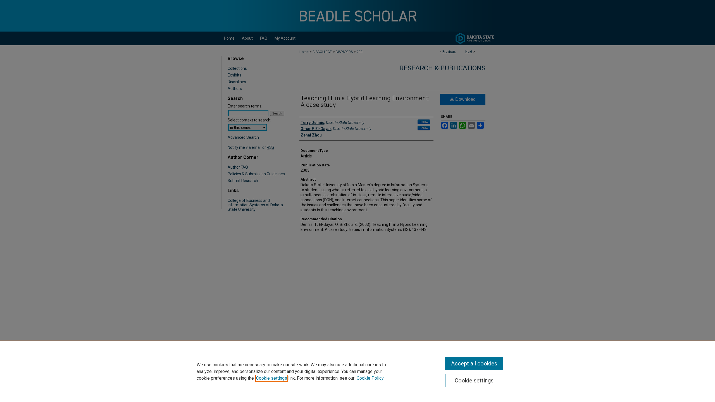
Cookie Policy (370, 378)
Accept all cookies (474, 363)
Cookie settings (271, 378)
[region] (357, 371)
